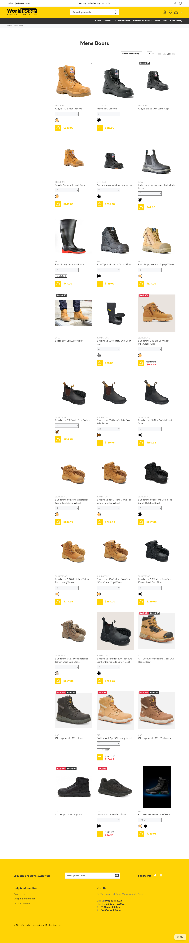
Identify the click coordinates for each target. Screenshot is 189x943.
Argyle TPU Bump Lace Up (68, 108)
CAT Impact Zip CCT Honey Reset (114, 738)
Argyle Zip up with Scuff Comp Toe (114, 185)
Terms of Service (22, 903)
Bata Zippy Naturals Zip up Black (114, 264)
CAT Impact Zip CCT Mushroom (154, 738)
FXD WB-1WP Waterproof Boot (154, 814)
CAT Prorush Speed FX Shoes (111, 814)
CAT (140, 656)
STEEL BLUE (60, 106)
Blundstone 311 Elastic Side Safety (72, 420)
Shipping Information (24, 898)
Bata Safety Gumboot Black (69, 264)
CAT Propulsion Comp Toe (68, 814)
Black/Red (61, 276)
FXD (140, 812)
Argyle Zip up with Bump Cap (153, 108)
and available (94, 3)
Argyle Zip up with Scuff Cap (70, 185)
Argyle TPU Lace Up (107, 108)
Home (9, 26)
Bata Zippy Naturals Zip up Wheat (156, 264)
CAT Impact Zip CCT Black (69, 738)
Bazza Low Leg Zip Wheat (68, 340)
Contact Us (19, 894)
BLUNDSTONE (102, 338)
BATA (140, 182)
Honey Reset (103, 750)
